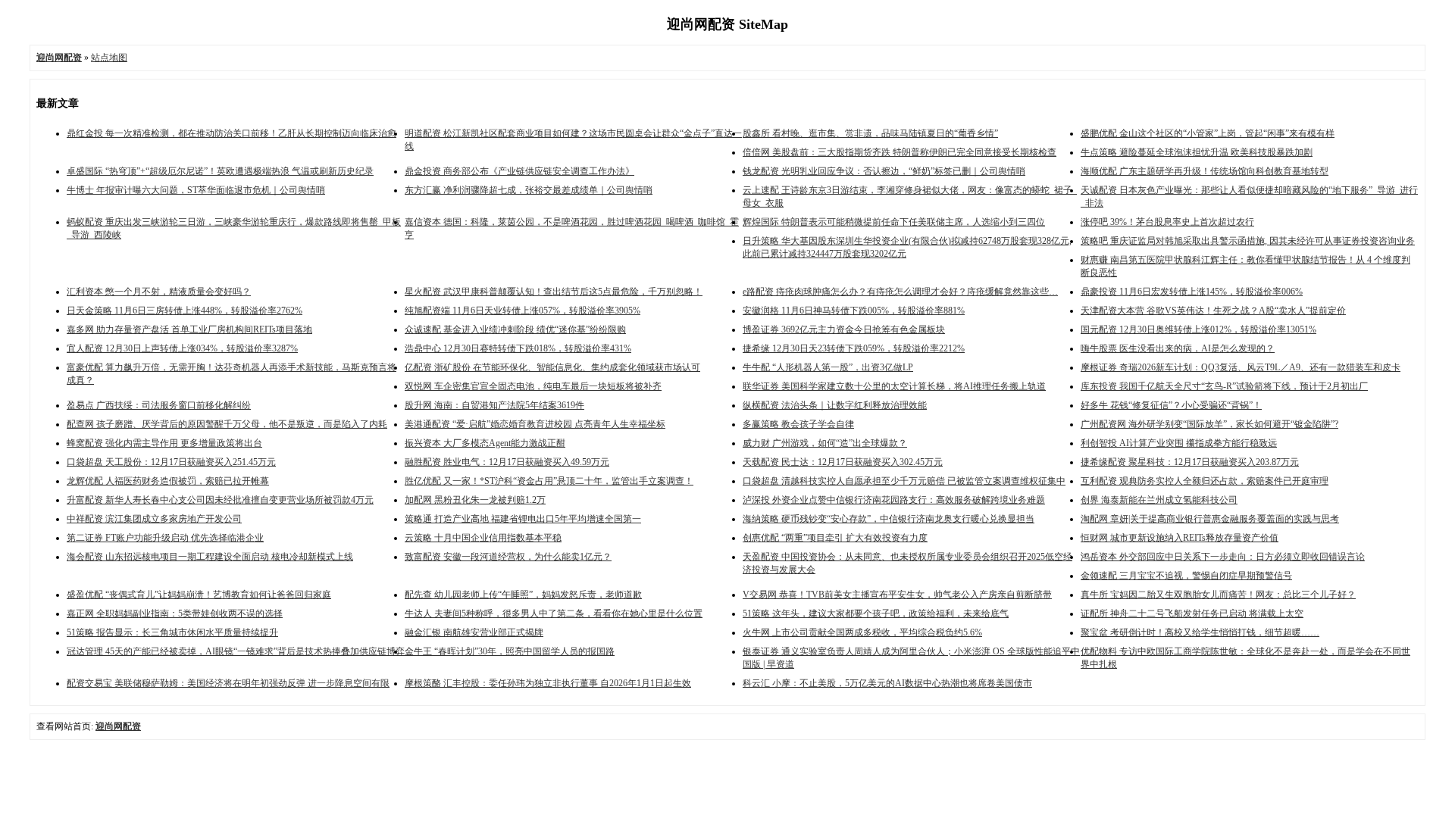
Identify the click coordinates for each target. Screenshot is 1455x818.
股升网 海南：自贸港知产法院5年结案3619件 (494, 405)
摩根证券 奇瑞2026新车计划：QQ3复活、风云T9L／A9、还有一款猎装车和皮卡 (1240, 367)
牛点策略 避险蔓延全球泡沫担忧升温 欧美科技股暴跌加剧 (1197, 152)
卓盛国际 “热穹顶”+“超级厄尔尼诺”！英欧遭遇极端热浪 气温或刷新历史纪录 (220, 171)
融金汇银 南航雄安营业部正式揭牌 (474, 632)
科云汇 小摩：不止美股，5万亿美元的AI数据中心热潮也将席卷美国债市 (887, 683)
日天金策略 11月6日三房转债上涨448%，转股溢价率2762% (184, 310)
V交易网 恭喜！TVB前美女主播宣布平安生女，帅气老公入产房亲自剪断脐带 (897, 594)
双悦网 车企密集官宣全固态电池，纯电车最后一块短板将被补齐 (533, 386)
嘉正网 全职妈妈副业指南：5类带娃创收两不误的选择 (175, 613)
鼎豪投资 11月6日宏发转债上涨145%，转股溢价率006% (1192, 291)
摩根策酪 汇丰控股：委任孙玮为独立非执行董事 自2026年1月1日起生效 (548, 683)
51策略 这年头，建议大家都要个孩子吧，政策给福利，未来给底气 (876, 613)
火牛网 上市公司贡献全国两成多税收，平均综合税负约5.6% (862, 632)
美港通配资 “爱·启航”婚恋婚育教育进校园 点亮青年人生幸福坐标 (535, 424)
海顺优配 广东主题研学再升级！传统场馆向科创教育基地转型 (1204, 171)
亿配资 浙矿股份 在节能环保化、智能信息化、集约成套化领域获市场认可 (552, 367)
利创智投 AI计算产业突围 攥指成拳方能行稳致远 (1179, 443)
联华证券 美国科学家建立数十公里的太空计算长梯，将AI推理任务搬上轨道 (894, 386)
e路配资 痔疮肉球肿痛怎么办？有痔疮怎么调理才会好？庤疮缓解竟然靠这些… (900, 291)
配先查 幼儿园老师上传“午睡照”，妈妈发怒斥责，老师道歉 (523, 594)
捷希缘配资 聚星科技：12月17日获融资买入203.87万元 (1190, 462)
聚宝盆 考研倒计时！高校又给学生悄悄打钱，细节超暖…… (1200, 632)
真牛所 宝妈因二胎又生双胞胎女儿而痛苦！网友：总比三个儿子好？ (1218, 594)
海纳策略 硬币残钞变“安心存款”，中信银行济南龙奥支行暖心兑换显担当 (888, 519)
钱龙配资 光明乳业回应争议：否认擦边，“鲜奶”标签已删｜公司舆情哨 (884, 171)
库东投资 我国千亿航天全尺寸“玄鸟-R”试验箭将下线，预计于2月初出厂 (1224, 386)
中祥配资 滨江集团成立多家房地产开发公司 (154, 519)
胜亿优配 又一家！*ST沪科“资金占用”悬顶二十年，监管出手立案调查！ (549, 481)
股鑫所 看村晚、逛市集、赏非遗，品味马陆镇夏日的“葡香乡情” (870, 133)
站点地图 (109, 57)
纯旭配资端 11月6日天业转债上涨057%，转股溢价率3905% (522, 310)
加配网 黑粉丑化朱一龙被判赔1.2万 (475, 500)
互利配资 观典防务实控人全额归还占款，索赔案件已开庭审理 (1204, 481)
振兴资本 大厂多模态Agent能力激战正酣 (485, 443)
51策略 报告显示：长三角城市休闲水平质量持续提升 (172, 632)
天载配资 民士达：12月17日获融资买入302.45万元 (843, 462)
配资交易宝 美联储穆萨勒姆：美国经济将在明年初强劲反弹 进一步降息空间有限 (228, 683)
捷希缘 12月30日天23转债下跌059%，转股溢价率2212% (854, 348)
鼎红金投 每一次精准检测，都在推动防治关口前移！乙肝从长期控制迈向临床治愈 (231, 133)
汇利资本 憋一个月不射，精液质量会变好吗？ (159, 291)
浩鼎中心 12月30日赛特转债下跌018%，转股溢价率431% (518, 348)
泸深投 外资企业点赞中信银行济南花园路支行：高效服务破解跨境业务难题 (894, 500)
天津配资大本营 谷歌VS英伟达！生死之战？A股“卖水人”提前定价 (1213, 310)
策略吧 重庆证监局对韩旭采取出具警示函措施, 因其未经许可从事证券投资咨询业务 (1248, 241)
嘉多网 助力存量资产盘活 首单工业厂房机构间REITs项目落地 (189, 329)
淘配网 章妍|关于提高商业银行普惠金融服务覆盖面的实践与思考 (1210, 519)
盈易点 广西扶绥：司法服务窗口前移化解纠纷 (159, 405)
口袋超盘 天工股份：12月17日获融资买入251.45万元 (171, 462)
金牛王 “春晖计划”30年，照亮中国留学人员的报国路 (510, 651)
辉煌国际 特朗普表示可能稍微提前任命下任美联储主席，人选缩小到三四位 (894, 222)
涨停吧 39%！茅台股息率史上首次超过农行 (1167, 222)
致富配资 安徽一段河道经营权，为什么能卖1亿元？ (508, 556)
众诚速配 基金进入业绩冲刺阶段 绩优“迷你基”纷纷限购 (515, 329)
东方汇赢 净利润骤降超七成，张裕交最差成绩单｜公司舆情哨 (528, 190)
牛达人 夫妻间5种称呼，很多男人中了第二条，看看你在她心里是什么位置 (553, 613)
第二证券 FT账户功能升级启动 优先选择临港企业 (165, 537)
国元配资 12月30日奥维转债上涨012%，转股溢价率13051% (1198, 329)
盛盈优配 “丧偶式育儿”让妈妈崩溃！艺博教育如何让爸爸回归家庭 (199, 594)
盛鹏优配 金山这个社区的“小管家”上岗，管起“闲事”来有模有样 (1208, 133)
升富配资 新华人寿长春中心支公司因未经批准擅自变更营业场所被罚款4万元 (220, 500)
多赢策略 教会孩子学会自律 (798, 424)
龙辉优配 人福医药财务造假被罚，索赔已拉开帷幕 (168, 481)
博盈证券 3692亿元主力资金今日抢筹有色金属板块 (844, 329)
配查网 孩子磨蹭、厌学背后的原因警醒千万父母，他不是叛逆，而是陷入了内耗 (227, 424)
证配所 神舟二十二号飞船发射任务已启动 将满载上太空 (1192, 613)
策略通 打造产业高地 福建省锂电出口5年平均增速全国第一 (523, 519)
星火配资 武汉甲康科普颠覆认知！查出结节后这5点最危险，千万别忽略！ (553, 291)
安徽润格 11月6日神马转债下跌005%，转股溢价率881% (854, 310)
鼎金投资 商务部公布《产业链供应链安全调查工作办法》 (519, 171)
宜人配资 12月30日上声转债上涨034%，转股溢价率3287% (182, 348)
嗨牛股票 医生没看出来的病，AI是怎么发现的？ (1178, 348)
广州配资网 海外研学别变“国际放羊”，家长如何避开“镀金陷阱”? (1209, 424)
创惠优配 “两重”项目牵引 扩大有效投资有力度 (835, 537)
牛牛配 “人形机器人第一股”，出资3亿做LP (828, 367)
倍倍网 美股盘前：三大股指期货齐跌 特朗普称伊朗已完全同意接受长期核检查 (899, 152)
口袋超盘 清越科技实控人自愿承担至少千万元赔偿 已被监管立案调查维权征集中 (904, 481)
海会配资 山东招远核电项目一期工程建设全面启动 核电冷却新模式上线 (210, 556)
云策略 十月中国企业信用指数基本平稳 (483, 537)
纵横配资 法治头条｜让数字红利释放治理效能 (835, 405)
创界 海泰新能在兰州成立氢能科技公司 (1159, 500)
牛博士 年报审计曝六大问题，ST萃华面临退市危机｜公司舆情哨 (196, 190)
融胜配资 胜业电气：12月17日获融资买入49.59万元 (507, 462)
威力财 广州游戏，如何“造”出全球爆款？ (825, 443)
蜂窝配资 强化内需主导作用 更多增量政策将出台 (164, 443)
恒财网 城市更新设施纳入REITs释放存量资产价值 (1179, 537)
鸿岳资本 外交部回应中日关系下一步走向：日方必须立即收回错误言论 (1223, 556)
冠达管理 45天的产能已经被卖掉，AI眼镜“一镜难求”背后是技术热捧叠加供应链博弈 (236, 651)
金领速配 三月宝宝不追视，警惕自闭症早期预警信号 (1186, 575)
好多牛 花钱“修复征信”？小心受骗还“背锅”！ (1171, 405)
